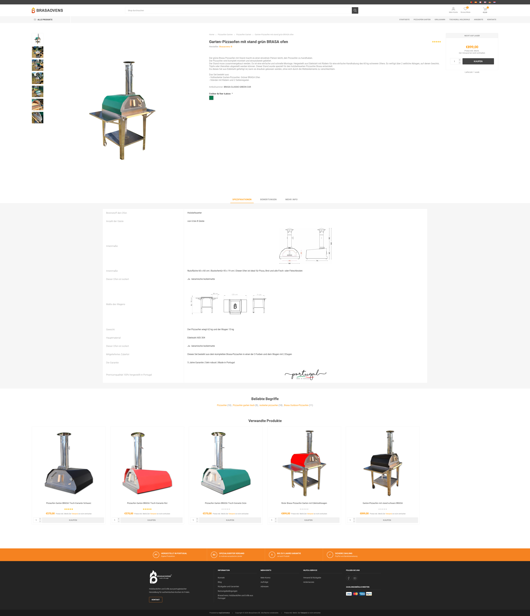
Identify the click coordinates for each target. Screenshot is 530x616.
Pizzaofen (222, 405)
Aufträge (264, 582)
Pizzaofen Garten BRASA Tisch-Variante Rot (147, 503)
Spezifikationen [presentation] (242, 199)
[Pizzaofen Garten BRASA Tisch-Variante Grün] (226, 463)
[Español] (476, 2)
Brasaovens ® (225, 46)
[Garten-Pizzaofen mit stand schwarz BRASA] (382, 463)
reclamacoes (308, 582)
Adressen (265, 586)
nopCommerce (224, 613)
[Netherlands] (494, 2)
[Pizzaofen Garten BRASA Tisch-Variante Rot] (147, 463)
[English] (485, 2)
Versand (465, 53)
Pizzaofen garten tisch (244, 405)
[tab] (242, 199)
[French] (480, 2)
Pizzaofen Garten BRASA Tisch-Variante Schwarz (68, 503)
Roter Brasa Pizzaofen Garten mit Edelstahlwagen (304, 503)
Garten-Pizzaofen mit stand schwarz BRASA (383, 503)
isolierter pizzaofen (268, 405)
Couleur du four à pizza (220, 93)
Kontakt (156, 600)
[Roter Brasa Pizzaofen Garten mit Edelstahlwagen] (304, 463)
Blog (220, 582)
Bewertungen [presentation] (268, 199)
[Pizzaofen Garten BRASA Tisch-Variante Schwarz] (68, 463)
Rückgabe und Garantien (228, 586)
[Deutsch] (490, 2)
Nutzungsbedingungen (227, 591)
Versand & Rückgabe (312, 578)
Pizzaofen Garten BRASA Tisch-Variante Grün (225, 503)
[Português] (471, 2)
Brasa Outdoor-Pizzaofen (296, 405)
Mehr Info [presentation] (291, 199)
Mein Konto (453, 12)
